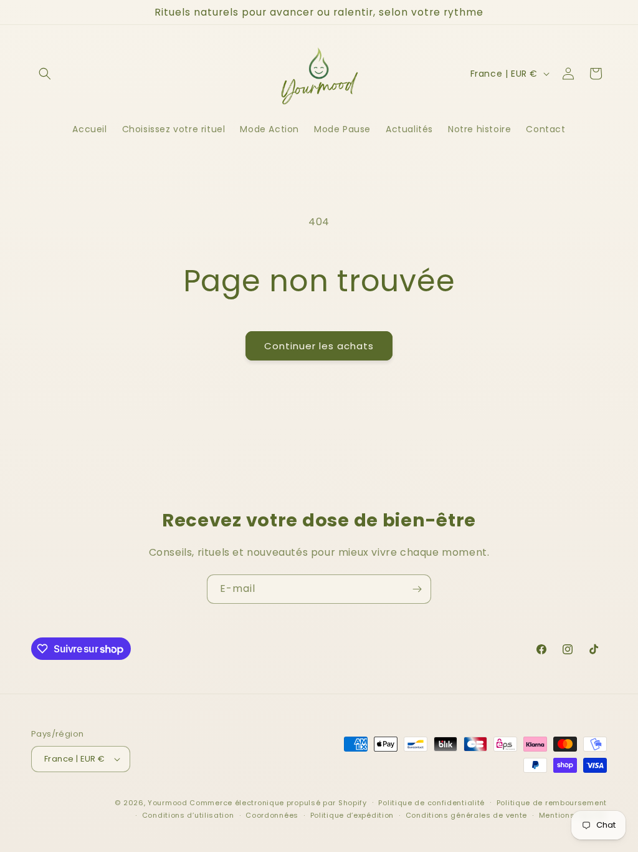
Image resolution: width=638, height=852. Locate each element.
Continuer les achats (319, 345)
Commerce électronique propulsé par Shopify (277, 803)
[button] (45, 73)
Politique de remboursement (552, 803)
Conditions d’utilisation (188, 815)
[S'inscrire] (417, 589)
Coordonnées (271, 815)
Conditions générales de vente (466, 815)
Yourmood (168, 803)
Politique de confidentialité (431, 803)
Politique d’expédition (352, 815)
